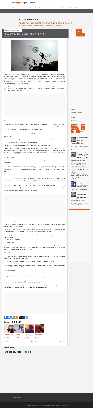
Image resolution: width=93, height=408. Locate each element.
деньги (78, 131)
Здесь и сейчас (39, 7)
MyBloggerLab (65, 405)
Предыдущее (62, 341)
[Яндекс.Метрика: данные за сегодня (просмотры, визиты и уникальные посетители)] (18, 397)
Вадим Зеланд (30, 7)
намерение (58, 25)
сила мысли (41, 23)
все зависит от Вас (34, 22)
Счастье (72, 114)
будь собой (50, 23)
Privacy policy (65, 7)
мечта (29, 25)
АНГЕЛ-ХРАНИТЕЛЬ (82, 182)
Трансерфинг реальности (76, 112)
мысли (13, 30)
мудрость (63, 22)
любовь (70, 22)
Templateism (58, 405)
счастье (44, 22)
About (72, 30)
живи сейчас (59, 23)
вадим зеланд (53, 22)
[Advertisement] (34, 105)
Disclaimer (58, 7)
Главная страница (34, 341)
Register (52, 7)
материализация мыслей (28, 23)
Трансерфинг (22, 7)
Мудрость (46, 7)
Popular (80, 34)
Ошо (72, 131)
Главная (15, 7)
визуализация (49, 25)
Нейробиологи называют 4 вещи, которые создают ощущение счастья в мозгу (82, 195)
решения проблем (38, 25)
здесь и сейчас (68, 23)
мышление (20, 11)
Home (13, 11)
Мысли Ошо (73, 117)
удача (23, 25)
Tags (79, 31)
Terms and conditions (75, 7)
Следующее (7, 341)
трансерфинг (22, 22)
